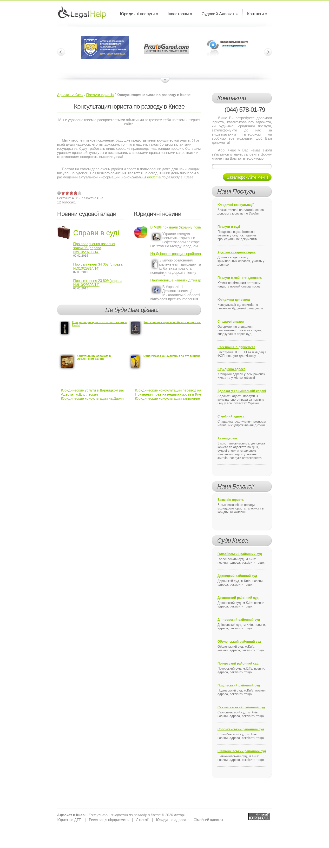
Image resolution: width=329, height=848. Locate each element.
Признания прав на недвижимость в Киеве (170, 394)
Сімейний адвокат (231, 416)
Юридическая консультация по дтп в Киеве (171, 355)
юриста (154, 177)
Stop (165, 80)
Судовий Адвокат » (220, 14)
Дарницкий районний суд (237, 576)
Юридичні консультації (235, 205)
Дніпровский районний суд (238, 619)
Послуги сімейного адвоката (239, 278)
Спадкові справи (230, 321)
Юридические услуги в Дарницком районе (96, 390)
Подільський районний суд (238, 685)
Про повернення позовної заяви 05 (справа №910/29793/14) (94, 248)
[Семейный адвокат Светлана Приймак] (259, 815)
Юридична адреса (231, 369)
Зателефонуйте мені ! (247, 177)
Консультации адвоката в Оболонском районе (94, 357)
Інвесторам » (180, 14)
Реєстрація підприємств (236, 347)
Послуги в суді (228, 226)
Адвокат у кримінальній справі (241, 391)
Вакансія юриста (230, 500)
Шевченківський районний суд (241, 751)
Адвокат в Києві (71, 815)
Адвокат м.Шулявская (79, 394)
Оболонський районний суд (239, 641)
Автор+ (180, 815)
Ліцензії (142, 820)
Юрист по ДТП (69, 820)
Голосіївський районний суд (239, 554)
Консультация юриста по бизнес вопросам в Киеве (177, 322)
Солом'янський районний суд (240, 729)
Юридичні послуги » (139, 14)
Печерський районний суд (237, 663)
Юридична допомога (233, 299)
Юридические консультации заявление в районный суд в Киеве (187, 398)
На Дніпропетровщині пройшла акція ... (175, 254)
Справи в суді (96, 233)
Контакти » (257, 14)
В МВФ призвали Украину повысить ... (175, 227)
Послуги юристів (100, 95)
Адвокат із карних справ (236, 252)
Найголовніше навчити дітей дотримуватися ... (175, 280)
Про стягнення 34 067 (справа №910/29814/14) (97, 266)
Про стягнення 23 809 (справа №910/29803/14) (97, 283)
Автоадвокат (227, 438)
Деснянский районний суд (237, 598)
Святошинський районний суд (241, 707)
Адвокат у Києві (70, 95)
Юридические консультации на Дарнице (94, 398)
